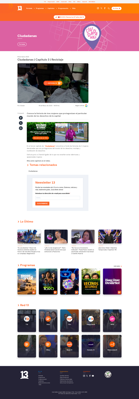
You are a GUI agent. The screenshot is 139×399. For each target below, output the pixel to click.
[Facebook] (105, 9)
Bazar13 (84, 1)
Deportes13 (51, 1)
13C (74, 1)
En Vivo (115, 8)
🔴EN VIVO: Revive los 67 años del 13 (71, 17)
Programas (40, 8)
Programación (63, 8)
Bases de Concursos (44, 383)
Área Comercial (64, 377)
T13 (45, 1)
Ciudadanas (33, 171)
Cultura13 (64, 1)
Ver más (117, 266)
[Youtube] (93, 376)
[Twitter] (101, 9)
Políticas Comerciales (66, 379)
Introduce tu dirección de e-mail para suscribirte (52, 193)
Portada (29, 8)
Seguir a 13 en (79, 105)
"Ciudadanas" (50, 146)
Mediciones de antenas (66, 381)
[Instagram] (98, 9)
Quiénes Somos (64, 375)
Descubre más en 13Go (41, 138)
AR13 (57, 1)
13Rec (79, 1)
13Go (70, 1)
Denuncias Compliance (66, 383)
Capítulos (51, 8)
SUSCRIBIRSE (42, 203)
